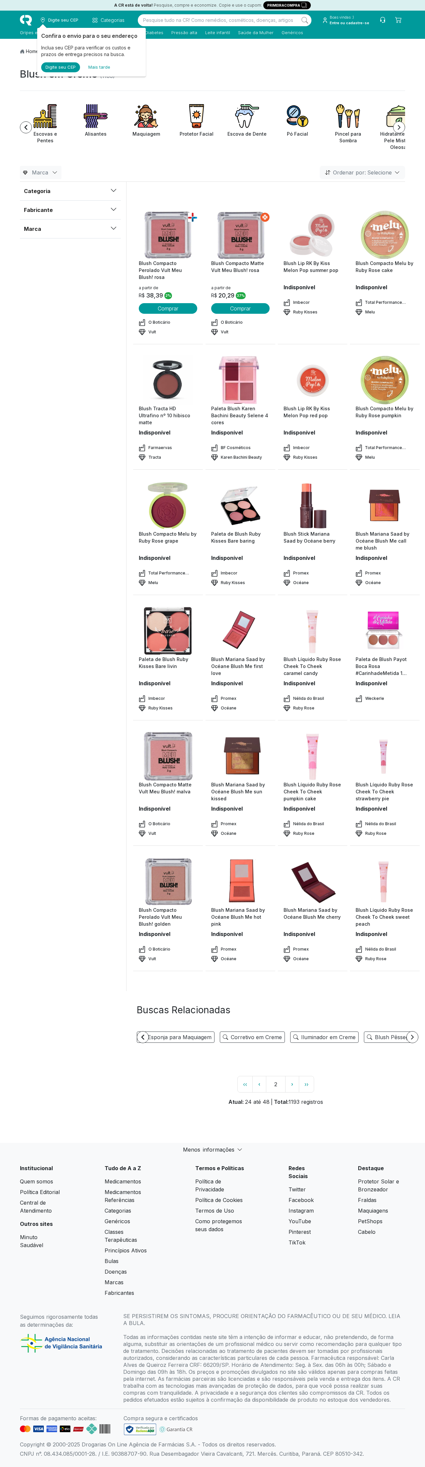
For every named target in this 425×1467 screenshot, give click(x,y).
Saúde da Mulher (256, 32)
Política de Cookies (219, 1200)
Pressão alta (184, 32)
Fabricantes (119, 1293)
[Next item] (399, 127)
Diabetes (154, 32)
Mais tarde (99, 67)
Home (32, 51)
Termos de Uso (214, 1210)
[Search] (304, 20)
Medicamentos (123, 1181)
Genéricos (292, 32)
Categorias (118, 1210)
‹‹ (245, 1084)
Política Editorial (40, 1192)
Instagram (301, 1210)
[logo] (26, 20)
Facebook (301, 1200)
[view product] (168, 235)
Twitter (297, 1189)
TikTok (297, 1242)
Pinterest (300, 1232)
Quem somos (36, 1181)
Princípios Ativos (126, 1250)
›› (306, 1084)
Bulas (112, 1261)
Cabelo (367, 1232)
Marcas (114, 1282)
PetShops (370, 1221)
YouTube (300, 1221)
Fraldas (367, 1200)
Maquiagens (373, 1210)
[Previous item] (26, 127)
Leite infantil (217, 32)
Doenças (116, 1271)
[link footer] (140, 1429)
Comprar (168, 308)
